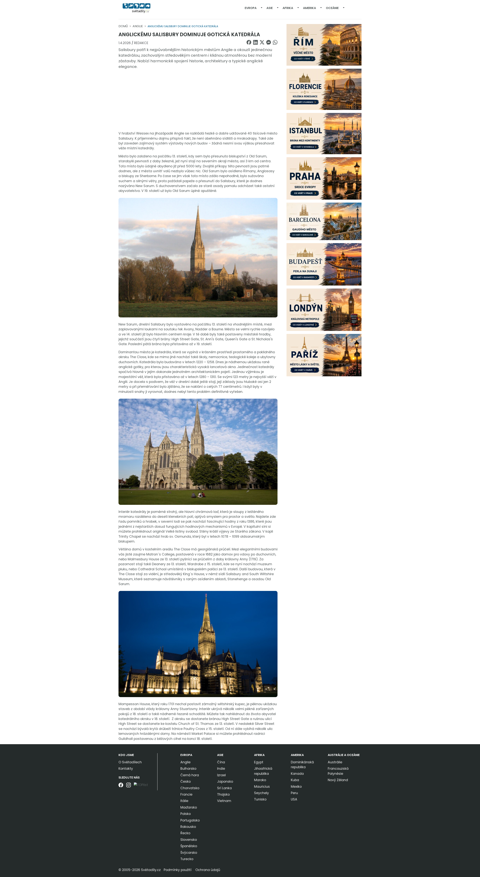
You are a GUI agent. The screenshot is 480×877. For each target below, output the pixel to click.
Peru (294, 793)
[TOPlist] (141, 784)
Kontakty (125, 768)
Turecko (186, 859)
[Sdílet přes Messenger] (268, 42)
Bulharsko (188, 768)
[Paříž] (324, 355)
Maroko (260, 780)
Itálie (184, 801)
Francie (186, 794)
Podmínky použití (177, 870)
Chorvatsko (189, 788)
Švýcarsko (188, 852)
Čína (221, 762)
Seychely (261, 793)
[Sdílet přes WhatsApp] (275, 42)
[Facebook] (120, 786)
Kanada (297, 773)
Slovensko (188, 839)
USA (294, 799)
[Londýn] (324, 309)
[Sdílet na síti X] (262, 42)
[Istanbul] (324, 133)
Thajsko (223, 794)
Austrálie (335, 762)
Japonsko (225, 781)
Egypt (258, 762)
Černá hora (189, 775)
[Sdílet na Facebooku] (249, 42)
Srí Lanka (224, 788)
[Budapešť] (324, 264)
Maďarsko (188, 807)
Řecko (185, 833)
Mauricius (262, 786)
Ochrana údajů (207, 870)
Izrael (221, 775)
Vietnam (224, 801)
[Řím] (324, 44)
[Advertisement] (198, 100)
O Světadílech (130, 762)
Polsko (185, 814)
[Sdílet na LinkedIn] (255, 42)
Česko (185, 781)
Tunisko (260, 799)
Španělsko (188, 846)
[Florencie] (324, 89)
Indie (221, 768)
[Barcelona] (324, 221)
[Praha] (324, 178)
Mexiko (296, 786)
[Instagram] (128, 786)
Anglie (138, 26)
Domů (123, 26)
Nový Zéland (338, 780)
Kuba (295, 780)
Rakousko (188, 826)
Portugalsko (190, 820)
